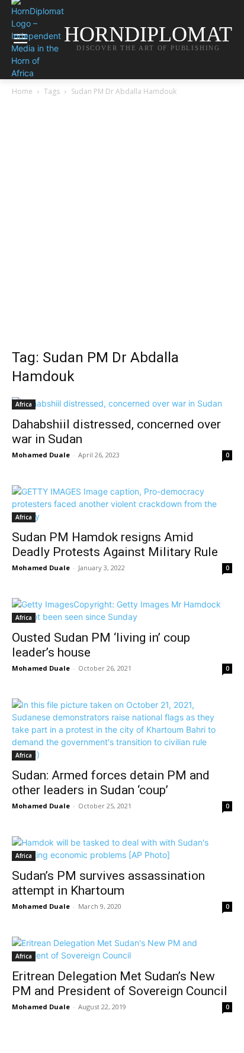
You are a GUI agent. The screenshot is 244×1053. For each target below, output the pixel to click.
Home (22, 91)
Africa (23, 404)
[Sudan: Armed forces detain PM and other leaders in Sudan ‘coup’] (122, 729)
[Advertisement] (122, 225)
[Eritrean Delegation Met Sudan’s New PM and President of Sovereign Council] (122, 949)
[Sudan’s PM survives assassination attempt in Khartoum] (122, 848)
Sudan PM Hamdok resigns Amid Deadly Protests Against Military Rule (115, 544)
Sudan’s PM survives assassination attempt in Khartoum (108, 883)
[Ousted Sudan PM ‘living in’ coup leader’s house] (122, 610)
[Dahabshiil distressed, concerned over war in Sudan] (122, 403)
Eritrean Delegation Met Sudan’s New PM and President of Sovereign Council (119, 983)
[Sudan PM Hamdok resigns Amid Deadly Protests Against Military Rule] (122, 503)
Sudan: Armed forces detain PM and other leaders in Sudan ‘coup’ (111, 782)
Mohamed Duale (41, 454)
